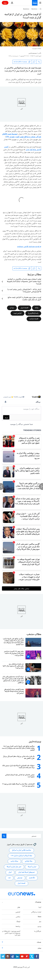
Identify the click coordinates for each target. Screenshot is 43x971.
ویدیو (39, 926)
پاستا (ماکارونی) (33, 313)
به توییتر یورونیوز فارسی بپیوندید (29, 246)
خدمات (39, 942)
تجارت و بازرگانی (36, 912)
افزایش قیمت (17, 313)
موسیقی (19, 877)
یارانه (36, 307)
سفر (40, 921)
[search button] (4, 836)
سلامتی (18, 916)
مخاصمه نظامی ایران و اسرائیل (21, 850)
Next (39, 916)
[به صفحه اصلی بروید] (34, 3)
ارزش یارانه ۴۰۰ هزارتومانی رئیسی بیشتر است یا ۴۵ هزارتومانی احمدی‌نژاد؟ (24, 290)
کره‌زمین (17, 912)
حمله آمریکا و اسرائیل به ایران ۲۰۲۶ (21, 855)
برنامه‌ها (18, 926)
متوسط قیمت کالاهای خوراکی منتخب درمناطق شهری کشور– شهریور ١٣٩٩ (21, 135)
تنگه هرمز (32, 877)
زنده (5, 3)
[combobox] (21, 836)
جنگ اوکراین (28, 861)
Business (34, 9)
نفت (9, 877)
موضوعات (38, 902)
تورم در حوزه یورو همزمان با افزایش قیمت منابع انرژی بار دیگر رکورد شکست (24, 298)
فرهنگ (18, 921)
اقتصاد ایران (24, 307)
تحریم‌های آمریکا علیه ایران (26, 872)
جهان (18, 907)
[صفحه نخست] (40, 9)
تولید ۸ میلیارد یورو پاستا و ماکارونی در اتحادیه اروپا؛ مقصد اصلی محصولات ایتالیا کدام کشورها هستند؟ (24, 281)
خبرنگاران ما (37, 931)
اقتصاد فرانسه (33, 318)
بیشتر (39, 948)
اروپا (39, 907)
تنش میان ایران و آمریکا (14, 866)
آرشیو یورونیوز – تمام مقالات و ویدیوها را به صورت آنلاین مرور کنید (11, 933)
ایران (10, 872)
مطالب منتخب (33, 634)
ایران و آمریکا (32, 866)
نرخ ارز (12, 307)
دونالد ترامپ (14, 861)
